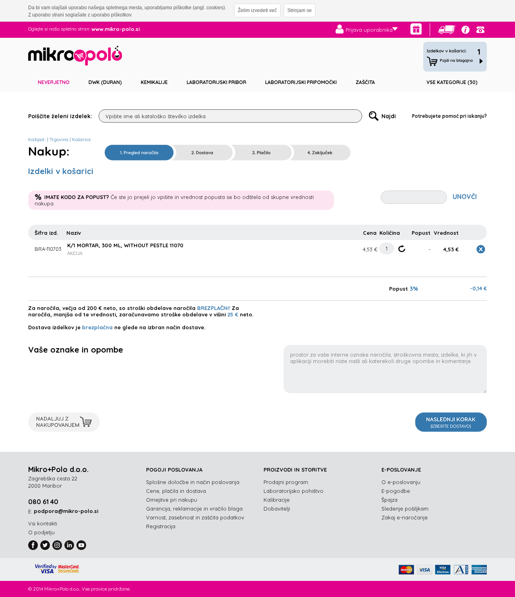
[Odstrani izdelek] (481, 249)
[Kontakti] (480, 29)
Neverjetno (54, 82)
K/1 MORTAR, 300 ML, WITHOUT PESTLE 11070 (125, 245)
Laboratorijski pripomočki (301, 82)
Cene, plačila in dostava (176, 491)
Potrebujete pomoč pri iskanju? (449, 116)
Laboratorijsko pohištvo (293, 491)
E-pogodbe (395, 491)
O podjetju (41, 532)
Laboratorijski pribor (216, 82)
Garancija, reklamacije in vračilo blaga (194, 508)
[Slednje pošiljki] (447, 29)
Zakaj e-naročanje (404, 517)
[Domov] (75, 57)
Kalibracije (277, 499)
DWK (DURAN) (105, 82)
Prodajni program (286, 482)
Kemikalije (154, 82)
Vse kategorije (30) (452, 82)
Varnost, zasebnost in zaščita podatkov (195, 517)
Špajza (389, 499)
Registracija (160, 526)
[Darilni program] (416, 29)
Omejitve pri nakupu (171, 499)
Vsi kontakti (42, 523)
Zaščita (365, 82)
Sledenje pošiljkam (404, 508)
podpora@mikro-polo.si (66, 511)
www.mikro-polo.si (115, 29)
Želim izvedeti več (257, 10)
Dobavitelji (277, 508)
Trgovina (58, 139)
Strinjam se (299, 10)
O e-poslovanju (400, 482)
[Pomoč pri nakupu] (465, 29)
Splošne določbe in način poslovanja (192, 482)
